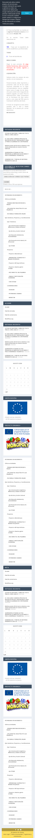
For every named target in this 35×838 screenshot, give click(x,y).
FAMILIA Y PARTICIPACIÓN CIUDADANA (15, 277)
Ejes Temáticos (11, 221)
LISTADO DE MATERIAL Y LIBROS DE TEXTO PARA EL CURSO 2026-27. (17, 134)
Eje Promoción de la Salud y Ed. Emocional (17, 241)
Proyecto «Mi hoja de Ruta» (17, 263)
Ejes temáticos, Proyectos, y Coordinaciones (17, 217)
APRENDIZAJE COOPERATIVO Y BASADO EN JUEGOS (17, 258)
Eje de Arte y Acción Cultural (17, 231)
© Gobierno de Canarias (17, 832)
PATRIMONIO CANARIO (15, 293)
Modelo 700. (17, 34)
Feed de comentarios (11, 315)
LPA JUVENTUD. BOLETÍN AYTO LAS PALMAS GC (17, 209)
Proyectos (10, 249)
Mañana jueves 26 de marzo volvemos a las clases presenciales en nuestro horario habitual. (17, 147)
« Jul (6, 392)
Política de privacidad (17, 834)
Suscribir (6, 182)
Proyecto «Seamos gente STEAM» (15, 267)
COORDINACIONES (12, 285)
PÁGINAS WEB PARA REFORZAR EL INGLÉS (16, 203)
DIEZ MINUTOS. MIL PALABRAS (17, 272)
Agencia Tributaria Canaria (16, 32)
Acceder (7, 307)
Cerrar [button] (27, 13)
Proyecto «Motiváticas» (15, 253)
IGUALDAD (11, 289)
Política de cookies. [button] (8, 23)
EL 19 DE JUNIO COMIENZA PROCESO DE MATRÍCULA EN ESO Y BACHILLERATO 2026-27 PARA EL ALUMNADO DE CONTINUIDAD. (17, 140)
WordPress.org (9, 319)
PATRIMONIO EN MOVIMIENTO (13, 195)
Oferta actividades (10, 199)
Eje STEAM (12, 246)
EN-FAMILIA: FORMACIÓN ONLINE (16, 214)
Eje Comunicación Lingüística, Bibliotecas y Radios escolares (17, 226)
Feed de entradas (10, 311)
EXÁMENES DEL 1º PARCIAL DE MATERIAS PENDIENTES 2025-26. (16, 160)
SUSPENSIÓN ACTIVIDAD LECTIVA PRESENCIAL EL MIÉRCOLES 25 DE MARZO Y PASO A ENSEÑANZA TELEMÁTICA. (17, 154)
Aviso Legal (7, 834)
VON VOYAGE (12, 281)
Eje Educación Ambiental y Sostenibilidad (16, 235)
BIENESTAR (12, 297)
